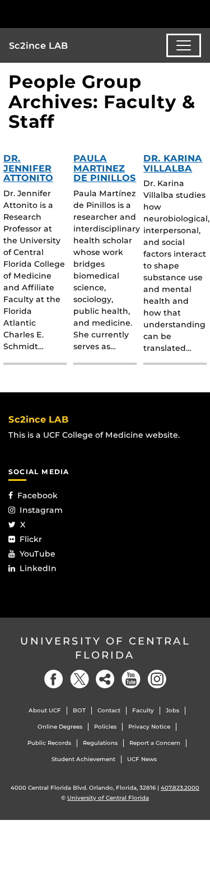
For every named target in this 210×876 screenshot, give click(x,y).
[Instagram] (156, 679)
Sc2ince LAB (38, 45)
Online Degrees (60, 726)
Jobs (172, 710)
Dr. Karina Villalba (172, 163)
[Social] (105, 679)
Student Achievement (83, 759)
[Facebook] (53, 679)
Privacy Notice (149, 726)
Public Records (49, 743)
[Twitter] (79, 679)
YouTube (37, 554)
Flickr (31, 539)
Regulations (100, 743)
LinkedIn (38, 568)
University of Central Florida (105, 648)
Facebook (37, 495)
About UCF (45, 710)
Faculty (143, 710)
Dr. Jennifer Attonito (28, 168)
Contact (108, 710)
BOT (79, 710)
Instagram (41, 510)
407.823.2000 (180, 787)
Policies (105, 726)
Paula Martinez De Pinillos (104, 168)
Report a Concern (154, 743)
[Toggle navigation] (183, 45)
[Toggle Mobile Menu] (198, 13)
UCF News (142, 759)
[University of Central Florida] (85, 13)
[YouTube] (131, 679)
